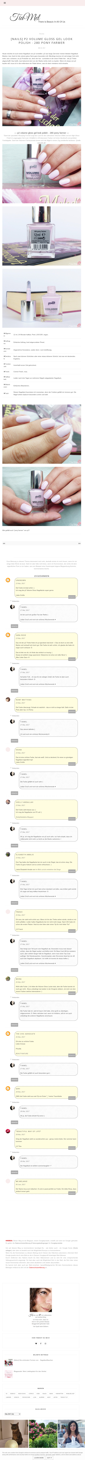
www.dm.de (41, 143)
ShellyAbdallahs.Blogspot (24, 817)
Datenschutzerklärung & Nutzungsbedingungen (31, 1243)
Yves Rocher (26, 1397)
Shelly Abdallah (24, 802)
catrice (31, 1393)
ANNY (49, 1397)
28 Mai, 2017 (20, 1092)
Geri (18, 1089)
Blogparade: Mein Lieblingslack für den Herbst (30, 1371)
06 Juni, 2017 (20, 1184)
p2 (6, 1393)
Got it (49, 1458)
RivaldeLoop (70, 1393)
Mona (19, 979)
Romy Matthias (24, 700)
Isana (51, 1393)
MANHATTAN (59, 1393)
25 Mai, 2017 (20, 915)
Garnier (8, 1397)
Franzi (19, 912)
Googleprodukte (56, 1243)
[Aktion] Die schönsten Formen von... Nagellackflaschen (33, 1360)
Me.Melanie (21, 1181)
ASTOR (55, 1397)
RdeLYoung (22, 1393)
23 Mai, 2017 (20, 583)
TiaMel (23, 607)
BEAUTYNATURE (22, 1053)
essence (12, 1393)
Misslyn (16, 1397)
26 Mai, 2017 (20, 982)
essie (38, 1393)
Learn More (39, 1458)
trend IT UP (64, 1397)
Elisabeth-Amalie (25, 855)
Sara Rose (21, 635)
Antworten (72, 597)
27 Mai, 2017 (24, 610)
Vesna (19, 750)
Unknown (21, 580)
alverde (41, 1397)
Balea (44, 1393)
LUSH (34, 1397)
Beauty (41, 34)
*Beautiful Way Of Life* (28, 1131)
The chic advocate (25, 1034)
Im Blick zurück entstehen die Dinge (48, 869)
